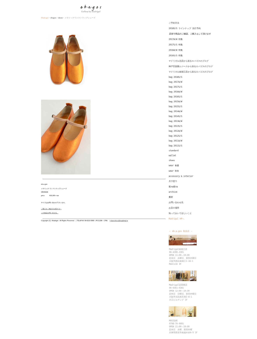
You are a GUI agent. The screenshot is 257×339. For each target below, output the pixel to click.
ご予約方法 (174, 23)
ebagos (53, 18)
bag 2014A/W (175, 111)
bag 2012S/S (175, 136)
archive (173, 192)
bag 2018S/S (175, 77)
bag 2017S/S (175, 87)
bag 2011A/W (175, 141)
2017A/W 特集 (176, 39)
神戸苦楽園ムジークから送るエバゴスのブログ (191, 66)
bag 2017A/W (175, 82)
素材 (171, 197)
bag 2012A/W (175, 131)
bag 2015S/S (175, 106)
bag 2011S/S (175, 145)
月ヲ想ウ (173, 181)
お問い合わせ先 (176, 202)
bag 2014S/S (175, 116)
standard (174, 150)
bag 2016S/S (175, 96)
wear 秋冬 (174, 171)
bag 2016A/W (175, 92)
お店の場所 (174, 208)
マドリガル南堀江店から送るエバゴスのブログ (191, 72)
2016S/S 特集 (176, 55)
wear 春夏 (174, 165)
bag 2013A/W (175, 121)
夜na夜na (173, 186)
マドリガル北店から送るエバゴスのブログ (189, 61)
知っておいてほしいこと (180, 213)
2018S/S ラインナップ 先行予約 (185, 28)
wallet (172, 155)
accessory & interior (181, 176)
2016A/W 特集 (176, 50)
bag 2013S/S (175, 126)
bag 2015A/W (175, 101)
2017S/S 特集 (176, 44)
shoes (60, 18)
